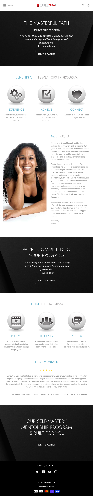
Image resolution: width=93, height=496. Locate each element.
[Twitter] (37, 466)
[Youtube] (49, 466)
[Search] (83, 5)
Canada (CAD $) (44, 460)
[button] (20, 389)
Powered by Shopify (46, 481)
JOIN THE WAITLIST (46, 54)
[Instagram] (55, 466)
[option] (20, 389)
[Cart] (88, 5)
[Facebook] (43, 466)
